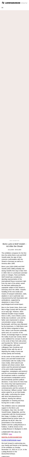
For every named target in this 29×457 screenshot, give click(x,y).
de (2, 7)
